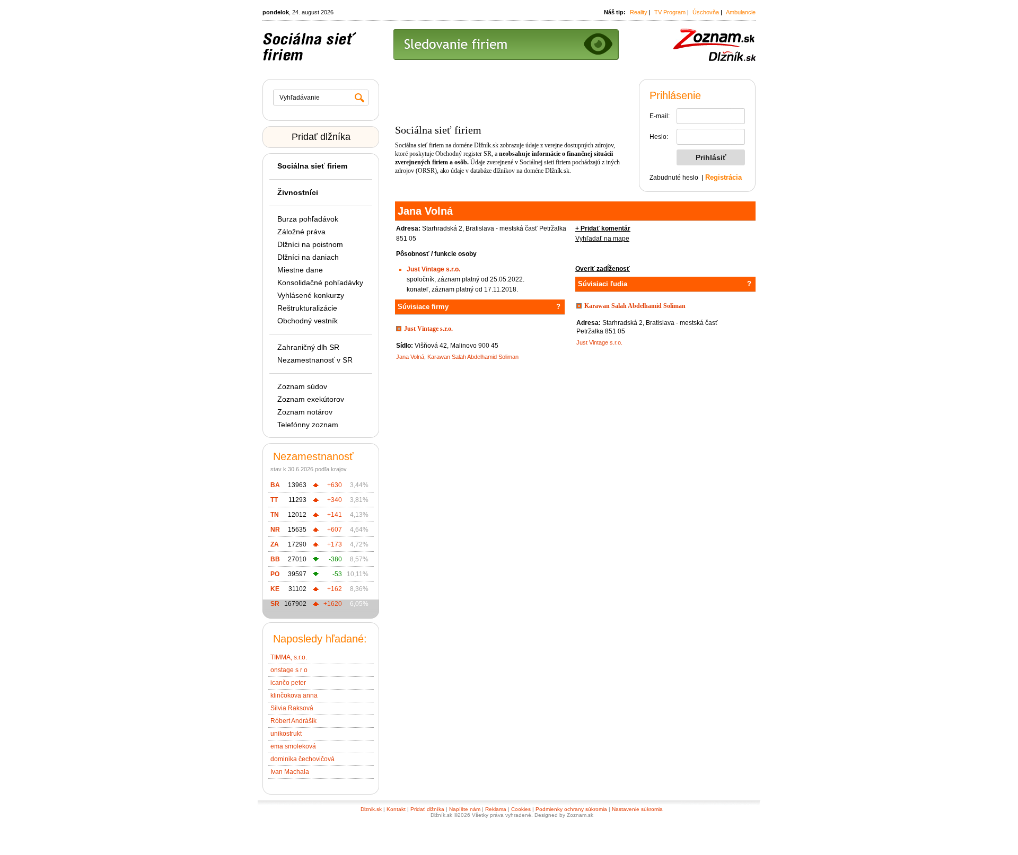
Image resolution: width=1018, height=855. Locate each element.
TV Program (670, 12)
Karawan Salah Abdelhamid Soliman (473, 357)
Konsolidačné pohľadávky (320, 282)
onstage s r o (289, 670)
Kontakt (396, 809)
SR (274, 603)
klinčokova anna (294, 695)
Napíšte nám (464, 809)
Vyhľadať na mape (602, 238)
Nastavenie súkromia (637, 809)
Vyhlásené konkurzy (310, 295)
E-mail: (660, 116)
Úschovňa (705, 12)
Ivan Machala (289, 771)
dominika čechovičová (302, 759)
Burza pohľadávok (307, 219)
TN (274, 514)
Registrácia (723, 177)
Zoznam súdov (302, 386)
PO (274, 574)
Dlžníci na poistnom (310, 244)
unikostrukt (286, 733)
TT (274, 500)
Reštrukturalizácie (307, 308)
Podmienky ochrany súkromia (571, 809)
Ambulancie (741, 12)
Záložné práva (301, 231)
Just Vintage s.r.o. (433, 269)
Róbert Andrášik (293, 721)
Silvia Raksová (291, 708)
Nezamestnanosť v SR (315, 360)
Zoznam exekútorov (310, 399)
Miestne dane (300, 270)
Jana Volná (410, 357)
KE (274, 589)
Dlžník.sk (486, 145)
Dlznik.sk (371, 809)
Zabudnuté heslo (674, 177)
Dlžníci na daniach (308, 257)
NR (275, 529)
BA (275, 485)
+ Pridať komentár (602, 228)
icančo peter (288, 682)
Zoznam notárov (304, 412)
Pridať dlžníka (321, 136)
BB (275, 559)
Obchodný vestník (307, 320)
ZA (274, 544)
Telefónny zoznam (307, 424)
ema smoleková (293, 746)
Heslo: (659, 136)
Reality (638, 12)
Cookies (521, 809)
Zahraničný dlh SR (308, 347)
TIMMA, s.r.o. (288, 657)
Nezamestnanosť (313, 456)
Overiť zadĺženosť (602, 268)
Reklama (495, 809)
